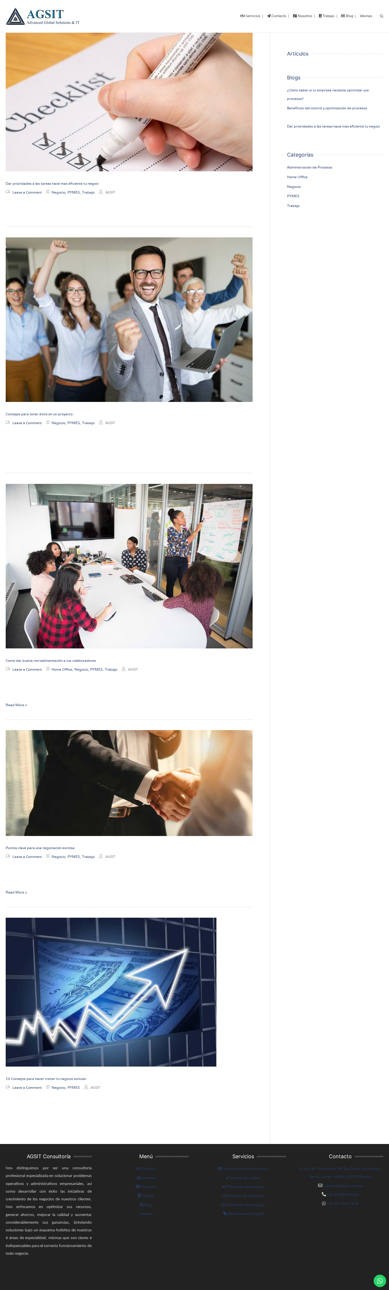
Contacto (147, 1178)
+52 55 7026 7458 (342, 1203)
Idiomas (146, 1213)
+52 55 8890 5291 (342, 1194)
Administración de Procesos (309, 167)
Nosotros (148, 1186)
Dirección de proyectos (245, 1196)
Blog (148, 1205)
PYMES (73, 192)
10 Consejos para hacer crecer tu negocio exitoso (46, 1079)
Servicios (147, 1168)
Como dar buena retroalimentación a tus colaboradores (51, 660)
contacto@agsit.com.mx (343, 1186)
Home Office (62, 669)
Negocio (58, 192)
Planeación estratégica (245, 1186)
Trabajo (88, 192)
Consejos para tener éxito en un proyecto (39, 414)
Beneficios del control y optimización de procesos (327, 108)
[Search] (381, 16)
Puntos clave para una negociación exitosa (40, 848)
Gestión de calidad (245, 1178)
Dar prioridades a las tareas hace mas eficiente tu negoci (52, 183)
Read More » (16, 704)
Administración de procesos (245, 1168)
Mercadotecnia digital (245, 1213)
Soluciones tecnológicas (245, 1205)
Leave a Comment (27, 192)
